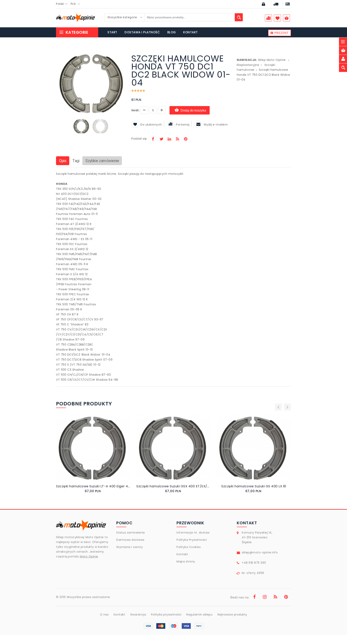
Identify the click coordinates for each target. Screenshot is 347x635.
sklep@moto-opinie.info (260, 552)
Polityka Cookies (189, 547)
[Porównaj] (103, 452)
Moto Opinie (89, 556)
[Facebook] (153, 139)
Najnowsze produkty (232, 615)
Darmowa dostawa (130, 540)
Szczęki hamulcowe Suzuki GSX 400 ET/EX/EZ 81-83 (173, 486)
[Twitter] (161, 139)
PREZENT (281, 33)
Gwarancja (138, 615)
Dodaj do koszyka (193, 110)
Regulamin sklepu (199, 615)
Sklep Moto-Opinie (272, 60)
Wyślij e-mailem (216, 125)
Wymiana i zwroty (129, 547)
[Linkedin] (169, 139)
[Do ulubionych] (98, 452)
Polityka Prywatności (192, 540)
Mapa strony (186, 561)
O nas (104, 615)
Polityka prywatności (166, 615)
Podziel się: (139, 139)
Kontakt (182, 554)
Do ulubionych (151, 125)
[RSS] (177, 139)
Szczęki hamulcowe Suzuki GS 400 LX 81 (253, 486)
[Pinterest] (185, 139)
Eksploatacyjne (248, 65)
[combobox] (63, 4)
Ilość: (135, 110)
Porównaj (182, 125)
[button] (121, 55)
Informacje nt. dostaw (193, 533)
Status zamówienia (130, 533)
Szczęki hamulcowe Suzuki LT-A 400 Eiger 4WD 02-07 (93, 486)
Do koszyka (90, 452)
